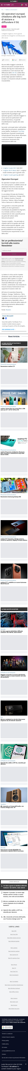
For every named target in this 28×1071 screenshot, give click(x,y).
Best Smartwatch (14, 975)
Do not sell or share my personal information (13, 1057)
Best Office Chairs (14, 992)
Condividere (6, 60)
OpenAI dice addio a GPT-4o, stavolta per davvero (12, 911)
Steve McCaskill (15, 29)
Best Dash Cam (14, 1001)
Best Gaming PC (14, 954)
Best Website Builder (14, 941)
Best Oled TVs (14, 971)
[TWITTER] (3, 318)
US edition (13, 1066)
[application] (14, 153)
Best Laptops (14, 948)
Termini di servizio (19, 258)
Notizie (4, 26)
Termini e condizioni (7, 1033)
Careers (4, 1054)
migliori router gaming (11, 175)
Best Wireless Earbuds (14, 988)
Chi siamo (4, 1047)
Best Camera (14, 998)
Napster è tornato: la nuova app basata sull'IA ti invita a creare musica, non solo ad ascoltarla (13, 894)
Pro (2, 9)
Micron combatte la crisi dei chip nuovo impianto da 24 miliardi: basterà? (14, 903)
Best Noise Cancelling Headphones (14, 985)
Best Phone (14, 964)
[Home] (14, 1)
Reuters (8, 310)
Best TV (14, 968)
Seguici (15, 60)
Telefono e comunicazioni (11, 9)
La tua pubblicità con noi (8, 1051)
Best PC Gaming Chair (14, 958)
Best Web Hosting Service (14, 938)
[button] (2, 4)
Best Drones (14, 1005)
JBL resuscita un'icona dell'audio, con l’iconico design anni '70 (14, 918)
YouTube (21, 131)
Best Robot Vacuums (14, 1008)
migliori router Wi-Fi (10, 168)
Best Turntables (14, 981)
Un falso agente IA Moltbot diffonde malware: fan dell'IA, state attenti (15, 887)
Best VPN (14, 931)
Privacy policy (5, 1040)
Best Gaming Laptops (14, 951)
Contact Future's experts (8, 1037)
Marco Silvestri (7, 29)
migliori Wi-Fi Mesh (10, 170)
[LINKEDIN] (6, 318)
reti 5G (14, 73)
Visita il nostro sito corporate (17, 1022)
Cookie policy (5, 1044)
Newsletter (23, 60)
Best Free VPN (14, 934)
